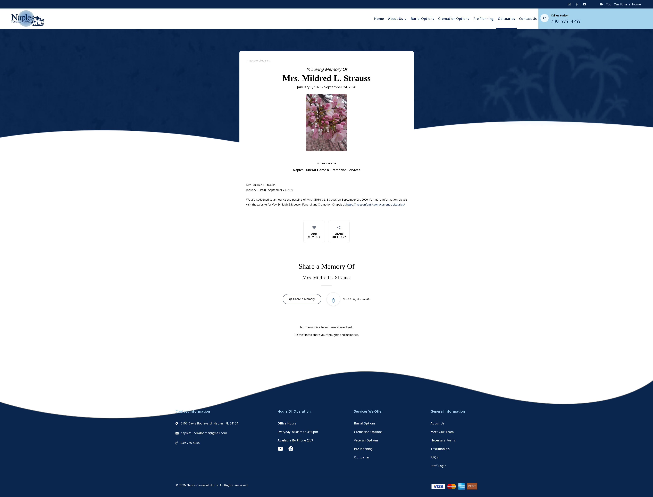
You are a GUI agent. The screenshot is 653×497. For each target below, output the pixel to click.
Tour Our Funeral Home (623, 4)
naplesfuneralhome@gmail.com (204, 433)
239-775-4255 (190, 443)
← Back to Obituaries (258, 60)
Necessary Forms (443, 440)
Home (379, 18)
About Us (396, 18)
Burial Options (422, 18)
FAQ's (435, 457)
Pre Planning (483, 18)
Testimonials (440, 449)
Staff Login (438, 466)
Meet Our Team (442, 432)
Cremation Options (453, 18)
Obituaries (506, 18)
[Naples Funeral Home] (27, 26)
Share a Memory (302, 299)
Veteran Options (366, 440)
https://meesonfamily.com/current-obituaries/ (375, 204)
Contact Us (528, 18)
